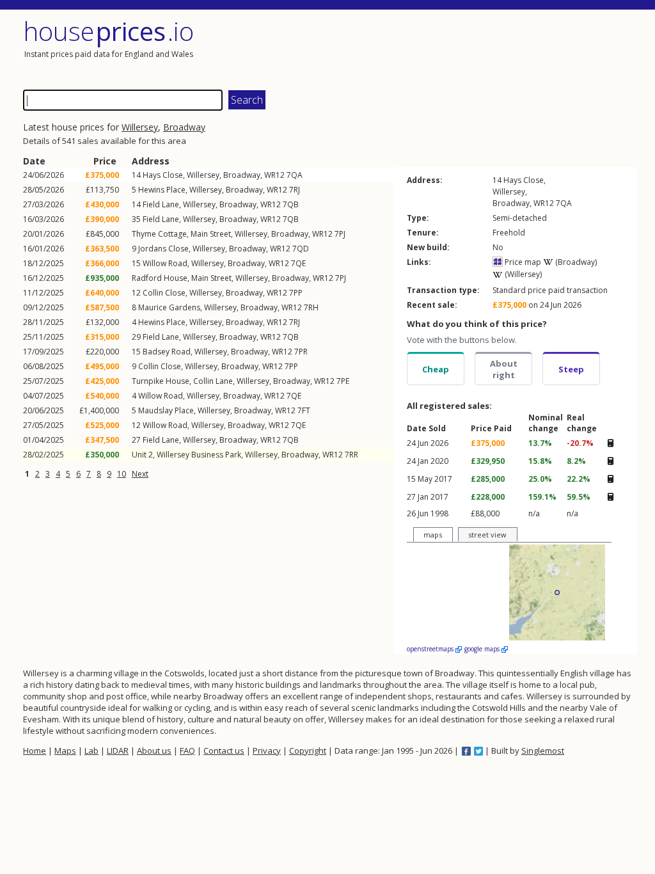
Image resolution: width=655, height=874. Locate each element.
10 (121, 473)
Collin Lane (213, 381)
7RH (311, 307)
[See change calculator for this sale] (610, 443)
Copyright (307, 750)
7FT (303, 410)
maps (432, 534)
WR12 (274, 175)
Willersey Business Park (199, 454)
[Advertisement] (483, 48)
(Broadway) (575, 262)
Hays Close (163, 175)
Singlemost (542, 750)
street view (487, 534)
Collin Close (164, 292)
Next (140, 473)
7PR (301, 351)
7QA (295, 175)
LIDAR (118, 750)
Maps (65, 750)
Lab (91, 750)
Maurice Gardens (169, 307)
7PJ (340, 233)
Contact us (223, 750)
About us (154, 750)
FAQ (187, 750)
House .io (108, 31)
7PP (296, 292)
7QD (300, 248)
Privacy (267, 750)
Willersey (140, 127)
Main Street (211, 233)
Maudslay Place (166, 410)
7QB (291, 204)
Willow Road (165, 263)
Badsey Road (167, 351)
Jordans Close (163, 248)
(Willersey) (522, 274)
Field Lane (161, 204)
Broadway (184, 127)
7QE (298, 263)
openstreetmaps (431, 648)
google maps (482, 648)
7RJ (294, 189)
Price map (522, 262)
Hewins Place (161, 189)
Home (34, 750)
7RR (351, 454)
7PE (342, 381)
